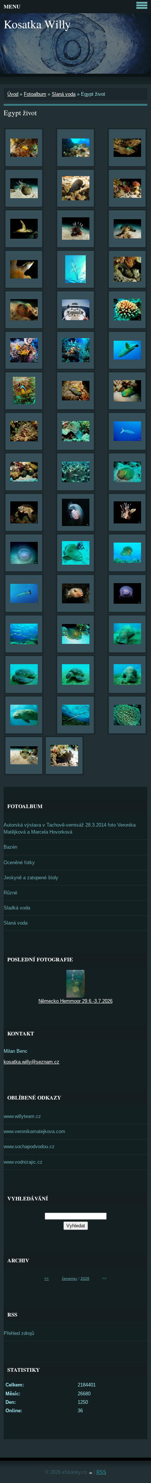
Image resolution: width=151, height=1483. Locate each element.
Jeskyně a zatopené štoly (31, 877)
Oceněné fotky (19, 862)
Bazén (10, 847)
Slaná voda (64, 94)
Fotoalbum (35, 94)
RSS (101, 1472)
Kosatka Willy (37, 24)
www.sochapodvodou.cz (29, 1146)
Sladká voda (17, 908)
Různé (10, 892)
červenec (69, 1278)
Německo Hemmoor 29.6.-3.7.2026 (75, 1001)
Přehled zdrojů (19, 1333)
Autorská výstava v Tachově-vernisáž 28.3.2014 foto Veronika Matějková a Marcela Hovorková (70, 828)
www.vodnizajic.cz (23, 1162)
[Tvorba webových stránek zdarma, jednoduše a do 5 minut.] (91, 1473)
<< (46, 1278)
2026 (85, 1278)
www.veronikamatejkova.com (34, 1131)
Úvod (12, 94)
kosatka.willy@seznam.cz (31, 1062)
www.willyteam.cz (22, 1116)
